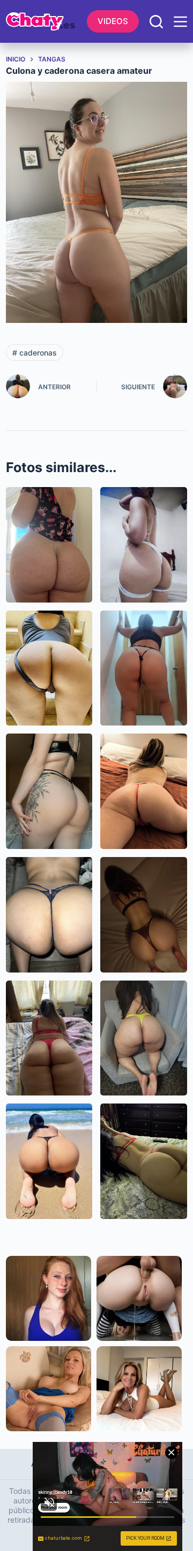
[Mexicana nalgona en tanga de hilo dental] (143, 668)
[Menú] (180, 21)
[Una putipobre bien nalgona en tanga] (143, 545)
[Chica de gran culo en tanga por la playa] (49, 1161)
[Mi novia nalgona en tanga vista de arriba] (143, 915)
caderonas (34, 352)
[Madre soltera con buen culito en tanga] (143, 791)
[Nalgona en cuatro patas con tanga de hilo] (49, 915)
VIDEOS (113, 21)
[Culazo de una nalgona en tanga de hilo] (49, 545)
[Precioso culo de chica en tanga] (49, 791)
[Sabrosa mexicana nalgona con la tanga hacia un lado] (49, 668)
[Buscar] (156, 21)
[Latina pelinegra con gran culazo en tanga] (143, 1038)
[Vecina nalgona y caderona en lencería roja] (49, 1038)
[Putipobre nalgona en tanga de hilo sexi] (143, 1161)
